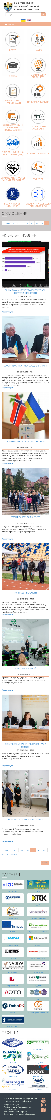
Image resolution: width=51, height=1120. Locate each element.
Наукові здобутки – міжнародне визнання (25, 366)
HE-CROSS (38, 1090)
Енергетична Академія (38, 127)
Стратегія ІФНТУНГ (38, 153)
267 (39, 850)
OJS (38, 999)
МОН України (12, 891)
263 (16, 850)
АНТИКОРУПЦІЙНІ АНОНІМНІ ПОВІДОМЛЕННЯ (13, 127)
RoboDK (13, 1013)
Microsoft (38, 945)
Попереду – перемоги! (25, 593)
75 (42, 223)
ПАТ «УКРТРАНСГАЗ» (38, 918)
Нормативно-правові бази (12, 101)
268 (45, 850)
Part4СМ (13, 1063)
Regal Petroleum (12, 986)
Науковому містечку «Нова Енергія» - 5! (25, 819)
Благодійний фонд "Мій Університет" (13, 179)
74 (37, 223)
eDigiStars (12, 1090)
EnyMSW (13, 1049)
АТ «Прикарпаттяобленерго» (38, 1013)
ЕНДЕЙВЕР (38, 986)
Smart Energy (38, 972)
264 (22, 850)
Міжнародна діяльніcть (38, 76)
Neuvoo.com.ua (12, 945)
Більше (45, 863)
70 (18, 223)
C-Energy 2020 (38, 1063)
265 (28, 850)
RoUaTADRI (13, 1076)
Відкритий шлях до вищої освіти (38, 204)
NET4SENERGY (38, 1049)
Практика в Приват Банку (38, 932)
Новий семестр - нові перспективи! (25, 441)
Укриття (38, 179)
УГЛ (38, 891)
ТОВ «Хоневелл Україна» (38, 959)
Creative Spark (38, 1076)
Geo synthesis (13, 918)
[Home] (8, 6)
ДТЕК (38, 905)
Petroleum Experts (13, 1026)
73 (33, 223)
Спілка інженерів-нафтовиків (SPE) (13, 153)
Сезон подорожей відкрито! (25, 517)
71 (23, 223)
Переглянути (7, 312)
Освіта (13, 76)
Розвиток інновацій (26, 668)
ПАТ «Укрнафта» (13, 905)
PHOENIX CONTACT (12, 959)
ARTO (13, 999)
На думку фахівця (38, 101)
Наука (38, 50)
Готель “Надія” (13, 972)
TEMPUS (13, 932)
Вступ (12, 50)
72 (28, 223)
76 (47, 223)
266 (34, 850)
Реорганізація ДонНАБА (12, 204)
